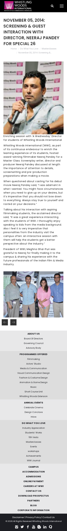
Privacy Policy (33, 517)
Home (14, 48)
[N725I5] (33, 294)
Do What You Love (29, 48)
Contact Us (48, 517)
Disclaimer (18, 517)
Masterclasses (49, 48)
